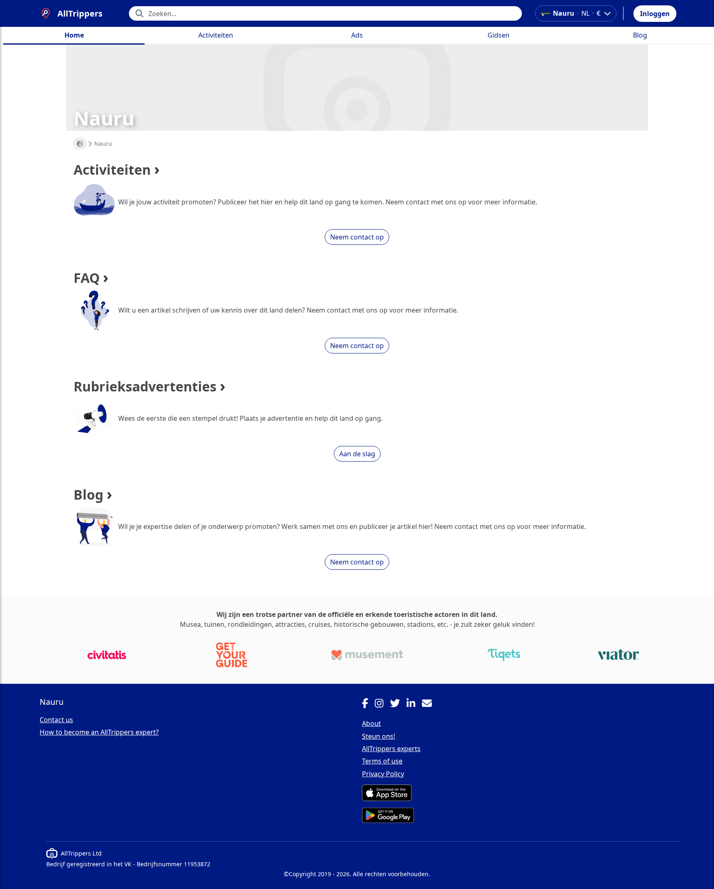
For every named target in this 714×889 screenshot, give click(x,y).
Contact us (56, 719)
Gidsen (498, 35)
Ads (357, 35)
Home (74, 35)
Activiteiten (215, 35)
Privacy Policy (383, 773)
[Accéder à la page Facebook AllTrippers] (368, 704)
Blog (640, 35)
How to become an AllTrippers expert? (99, 732)
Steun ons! (378, 736)
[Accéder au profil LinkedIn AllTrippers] (414, 704)
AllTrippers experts (391, 748)
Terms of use (382, 761)
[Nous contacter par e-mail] (430, 704)
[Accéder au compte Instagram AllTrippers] (382, 704)
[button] (654, 13)
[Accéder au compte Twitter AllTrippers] (398, 704)
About (371, 723)
